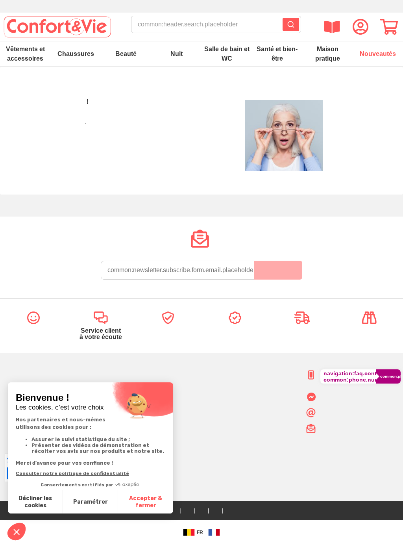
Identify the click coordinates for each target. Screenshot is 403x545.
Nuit (176, 53)
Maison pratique (327, 54)
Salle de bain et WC (227, 54)
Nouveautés (378, 53)
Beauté (126, 53)
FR (200, 532)
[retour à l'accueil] (57, 27)
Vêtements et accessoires (25, 54)
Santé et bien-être (277, 54)
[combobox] (216, 27)
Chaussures (75, 53)
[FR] (214, 532)
